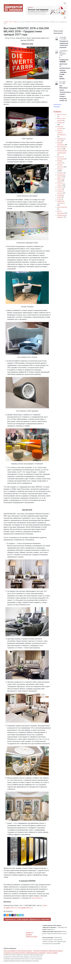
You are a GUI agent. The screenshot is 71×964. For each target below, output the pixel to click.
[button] (63, 22)
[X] (12, 915)
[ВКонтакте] (5, 915)
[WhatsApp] (18, 915)
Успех (59, 199)
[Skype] (20, 915)
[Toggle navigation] (64, 3)
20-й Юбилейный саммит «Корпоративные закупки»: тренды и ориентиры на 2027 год (65, 93)
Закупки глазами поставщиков (61, 132)
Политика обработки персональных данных (18, 950)
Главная (6, 22)
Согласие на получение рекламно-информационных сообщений (25, 952)
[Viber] (15, 915)
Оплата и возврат (52, 952)
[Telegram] (23, 915)
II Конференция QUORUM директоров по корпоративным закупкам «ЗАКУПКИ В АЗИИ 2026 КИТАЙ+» (64, 68)
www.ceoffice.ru (37, 898)
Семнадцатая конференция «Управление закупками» (63, 44)
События (60, 187)
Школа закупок (62, 207)
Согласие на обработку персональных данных (48, 950)
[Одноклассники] (7, 915)
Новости (15, 22)
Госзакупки (61, 122)
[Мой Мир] (10, 915)
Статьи (59, 189)
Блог (10, 22)
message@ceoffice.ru (25, 908)
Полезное (60, 173)
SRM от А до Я (62, 114)
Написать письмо (31, 936)
